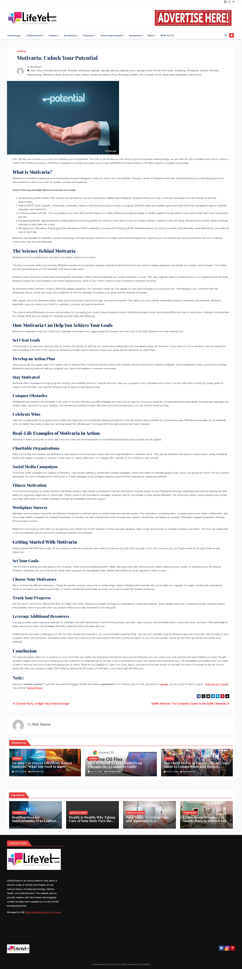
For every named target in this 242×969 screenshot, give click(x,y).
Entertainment (35, 35)
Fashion (53, 35)
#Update (149, 74)
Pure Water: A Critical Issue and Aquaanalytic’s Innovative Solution (147, 820)
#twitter (134, 74)
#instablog (180, 70)
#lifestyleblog (34, 74)
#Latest (204, 70)
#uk (141, 74)
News (151, 35)
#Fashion (72, 70)
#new (58, 74)
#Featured (84, 70)
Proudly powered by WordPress (106, 964)
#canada (48, 70)
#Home (157, 70)
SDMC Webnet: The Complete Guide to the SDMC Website (189, 703)
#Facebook (60, 70)
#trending (123, 74)
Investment (135, 35)
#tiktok (106, 74)
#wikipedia (181, 74)
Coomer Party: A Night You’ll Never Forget (42, 703)
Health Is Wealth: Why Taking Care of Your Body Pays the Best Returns (92, 820)
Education (89, 35)
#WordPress (194, 74)
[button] (226, 35)
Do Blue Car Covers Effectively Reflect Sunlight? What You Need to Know (42, 765)
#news (85, 74)
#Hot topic (167, 70)
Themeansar (144, 964)
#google (95, 70)
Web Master (36, 67)
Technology (14, 35)
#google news (127, 70)
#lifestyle (214, 70)
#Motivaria (48, 74)
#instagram (193, 70)
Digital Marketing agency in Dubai (43, 912)
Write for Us (167, 35)
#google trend (144, 70)
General (21, 51)
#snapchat (95, 74)
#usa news (168, 74)
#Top (114, 74)
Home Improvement (112, 35)
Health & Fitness (78, 813)
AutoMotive (70, 35)
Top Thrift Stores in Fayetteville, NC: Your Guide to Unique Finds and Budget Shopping (197, 766)
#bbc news (36, 70)
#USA (158, 74)
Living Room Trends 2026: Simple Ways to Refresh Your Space (205, 820)
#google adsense (110, 70)
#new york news (71, 74)
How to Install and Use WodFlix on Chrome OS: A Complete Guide (115, 765)
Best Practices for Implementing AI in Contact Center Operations (34, 820)
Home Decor (190, 813)
